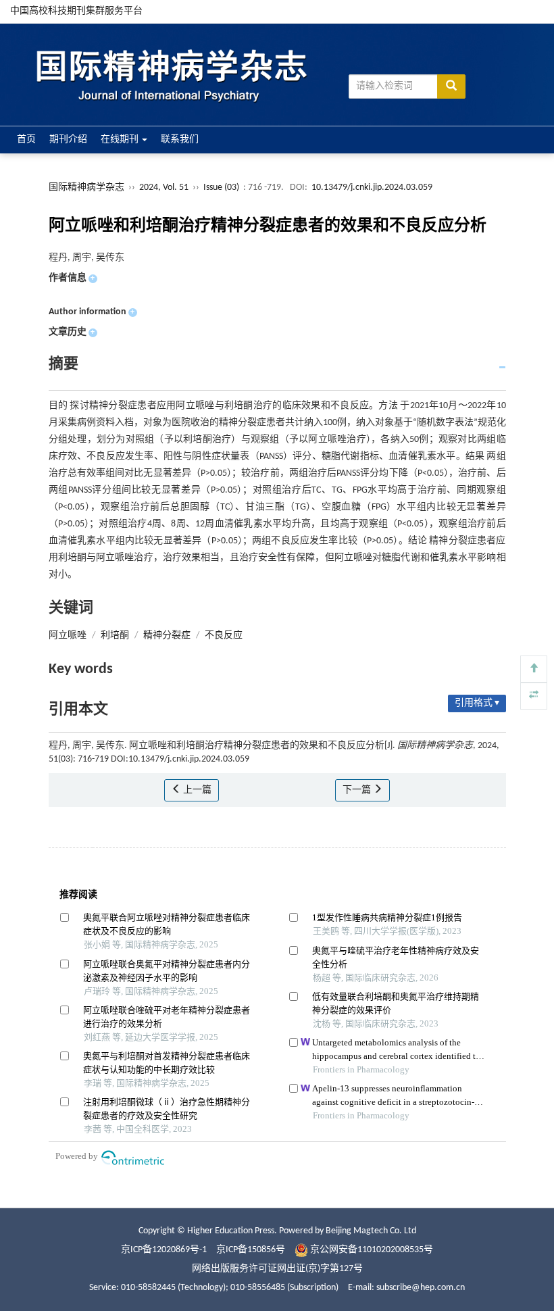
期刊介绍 (68, 139)
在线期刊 (121, 139)
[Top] (533, 669)
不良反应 (224, 635)
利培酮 (115, 635)
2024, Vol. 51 (165, 187)
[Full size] (533, 696)
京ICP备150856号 (250, 1250)
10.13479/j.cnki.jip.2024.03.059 (371, 187)
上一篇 (196, 790)
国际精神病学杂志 (86, 187)
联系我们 (180, 139)
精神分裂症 (167, 635)
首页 (26, 139)
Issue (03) (221, 187)
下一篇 (358, 790)
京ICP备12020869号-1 (164, 1250)
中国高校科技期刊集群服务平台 (76, 11)
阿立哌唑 (67, 635)
